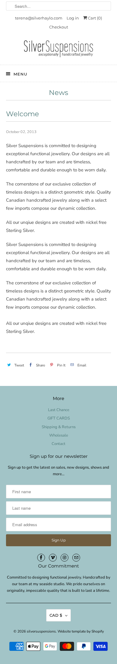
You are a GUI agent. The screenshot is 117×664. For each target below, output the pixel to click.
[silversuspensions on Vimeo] (53, 558)
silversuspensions (41, 631)
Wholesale (58, 435)
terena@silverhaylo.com (38, 18)
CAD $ (56, 615)
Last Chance (58, 410)
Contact (58, 443)
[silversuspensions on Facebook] (41, 558)
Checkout (58, 27)
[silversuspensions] (58, 50)
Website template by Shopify (81, 631)
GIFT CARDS (58, 418)
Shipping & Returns (59, 427)
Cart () (94, 18)
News (58, 92)
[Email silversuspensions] (76, 558)
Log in (73, 18)
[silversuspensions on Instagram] (64, 558)
